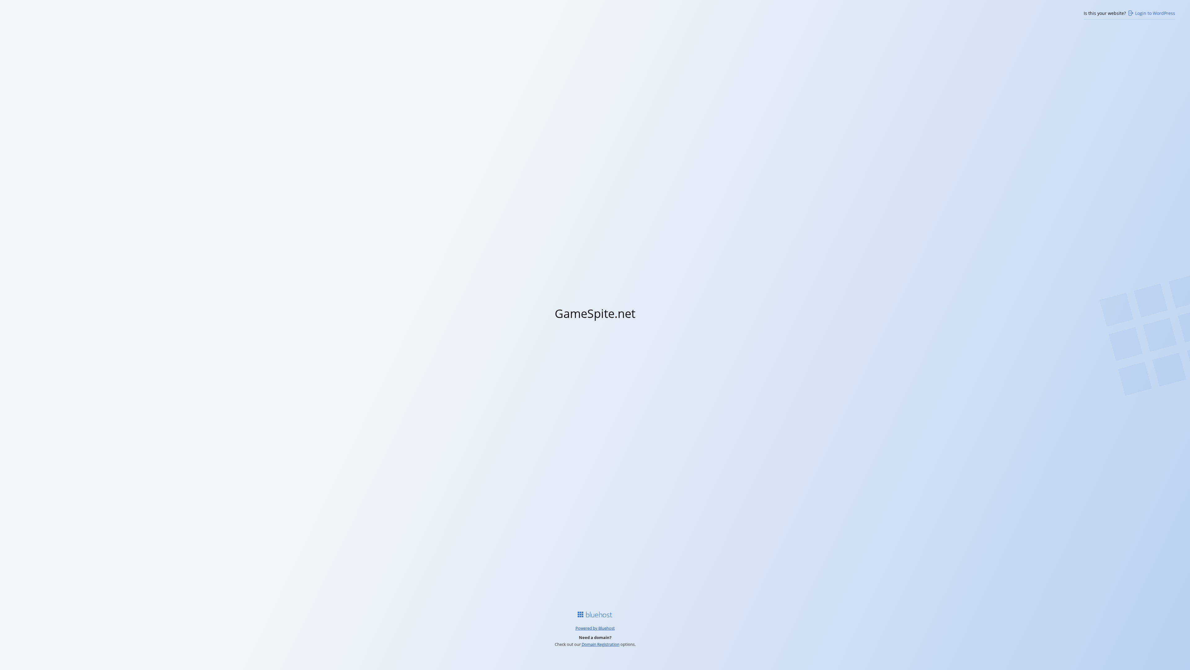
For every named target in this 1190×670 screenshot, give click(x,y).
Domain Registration (600, 644)
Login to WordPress (1155, 13)
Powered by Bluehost (595, 628)
